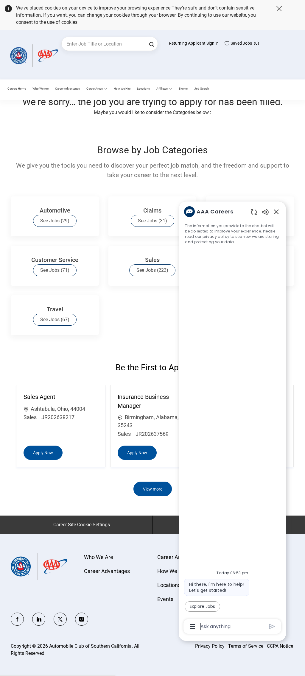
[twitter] (60, 619)
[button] (151, 44)
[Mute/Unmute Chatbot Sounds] (265, 211)
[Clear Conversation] (254, 212)
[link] (40, 88)
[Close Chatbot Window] (276, 211)
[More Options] (192, 626)
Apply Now (48, 452)
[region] (232, 418)
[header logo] (33, 55)
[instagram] (81, 619)
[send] (272, 626)
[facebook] (17, 619)
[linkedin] (38, 619)
